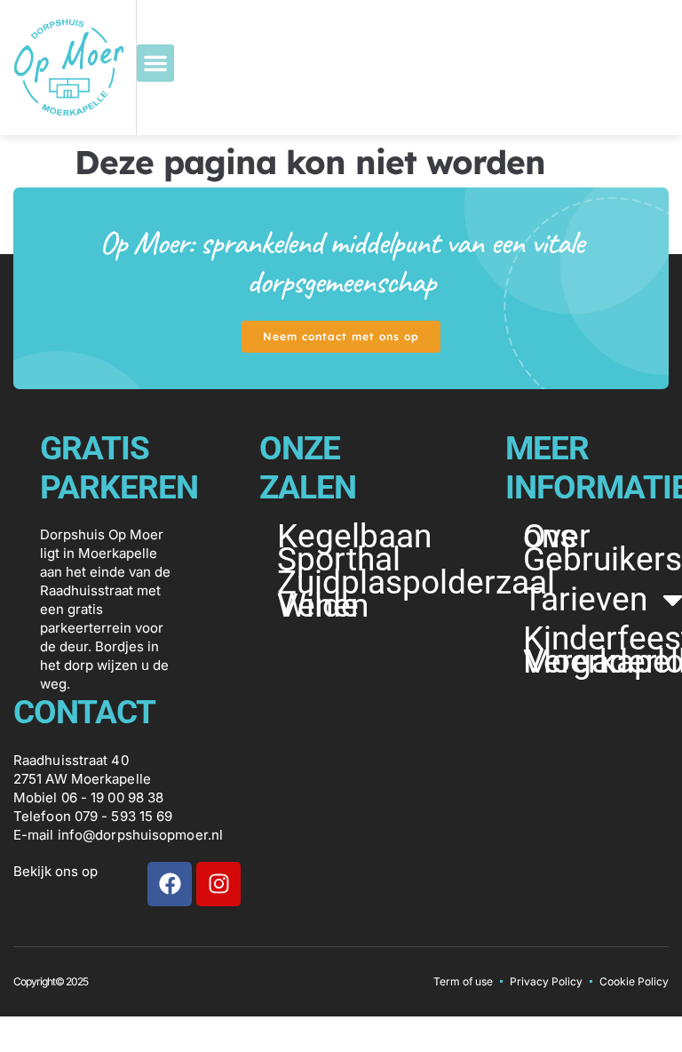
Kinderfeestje (596, 638)
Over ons (557, 536)
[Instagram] (218, 884)
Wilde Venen (323, 606)
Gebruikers (596, 559)
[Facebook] (169, 884)
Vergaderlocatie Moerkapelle (596, 661)
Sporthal (338, 559)
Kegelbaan (350, 536)
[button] (155, 63)
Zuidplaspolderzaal (350, 582)
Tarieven (585, 599)
